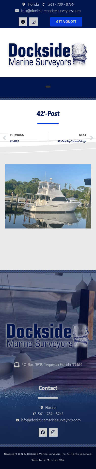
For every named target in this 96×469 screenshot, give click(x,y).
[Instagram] (33, 21)
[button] (48, 86)
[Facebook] (23, 21)
